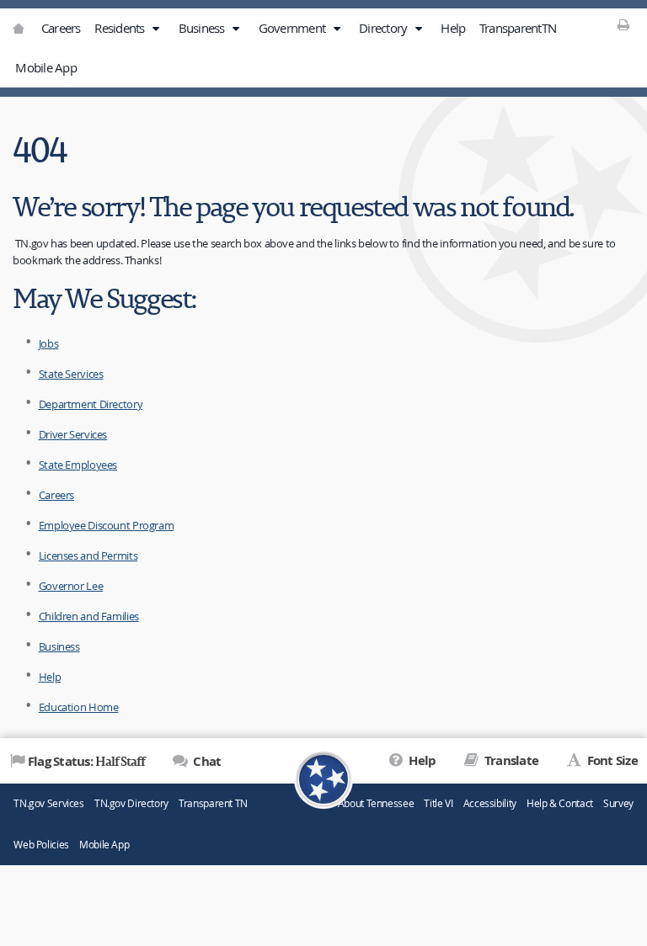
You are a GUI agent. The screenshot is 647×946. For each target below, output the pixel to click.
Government (294, 27)
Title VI (438, 803)
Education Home (79, 707)
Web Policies (41, 844)
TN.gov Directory (131, 803)
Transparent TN (213, 803)
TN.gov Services (48, 803)
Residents (120, 27)
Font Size (611, 760)
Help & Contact (560, 803)
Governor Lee (71, 585)
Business (203, 27)
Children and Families (89, 616)
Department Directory (91, 404)
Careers (61, 27)
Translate (510, 760)
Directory (384, 27)
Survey (618, 803)
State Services (71, 373)
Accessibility (489, 803)
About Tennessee (376, 803)
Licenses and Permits (88, 555)
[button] (155, 28)
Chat (205, 761)
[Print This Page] (624, 24)
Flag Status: (86, 761)
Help (453, 27)
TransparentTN (517, 27)
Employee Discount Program (106, 525)
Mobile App (46, 67)
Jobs (49, 343)
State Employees (78, 464)
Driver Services (73, 434)
